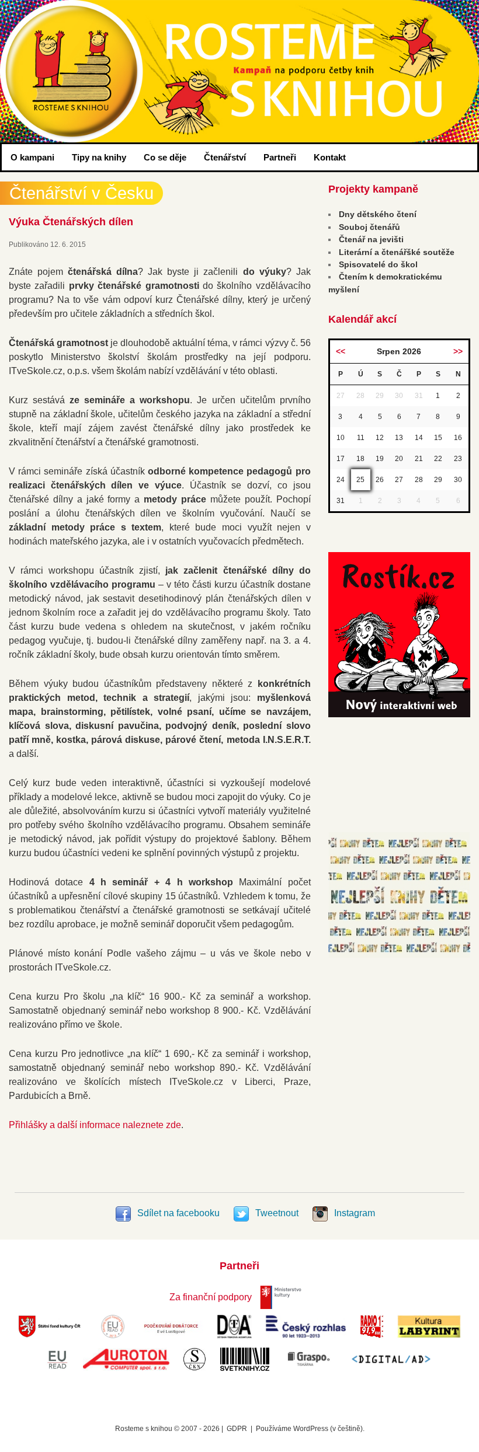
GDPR (237, 1429)
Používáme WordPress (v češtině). (310, 1429)
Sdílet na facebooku (178, 1213)
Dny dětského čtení (377, 214)
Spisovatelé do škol (378, 264)
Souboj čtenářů (369, 227)
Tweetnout (277, 1213)
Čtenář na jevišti (371, 239)
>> (458, 351)
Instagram (353, 1213)
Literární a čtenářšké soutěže (396, 252)
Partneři (279, 157)
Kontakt (330, 157)
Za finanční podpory (210, 1297)
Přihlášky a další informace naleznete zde (95, 1125)
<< (340, 351)
